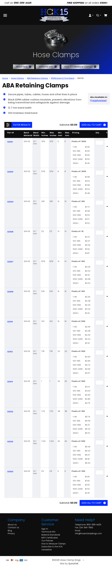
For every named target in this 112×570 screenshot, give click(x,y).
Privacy (11, 533)
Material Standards (50, 534)
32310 (10, 321)
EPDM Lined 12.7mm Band (62, 78)
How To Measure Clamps (78, 66)
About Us (12, 524)
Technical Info (48, 531)
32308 (10, 291)
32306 (10, 232)
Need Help (22, 66)
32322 (10, 411)
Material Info (46, 66)
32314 (10, 381)
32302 (10, 471)
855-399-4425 (94, 524)
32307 (10, 261)
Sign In (44, 529)
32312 (10, 351)
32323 (10, 441)
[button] (91, 15)
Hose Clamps (17, 78)
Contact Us (13, 527)
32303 (10, 172)
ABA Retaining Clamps (37, 78)
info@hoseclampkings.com (88, 533)
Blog (10, 530)
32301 (10, 142)
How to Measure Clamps (53, 543)
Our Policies (47, 540)
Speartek (73, 563)
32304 (10, 202)
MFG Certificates (49, 537)
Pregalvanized (98, 100)
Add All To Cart (92, 124)
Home (5, 78)
